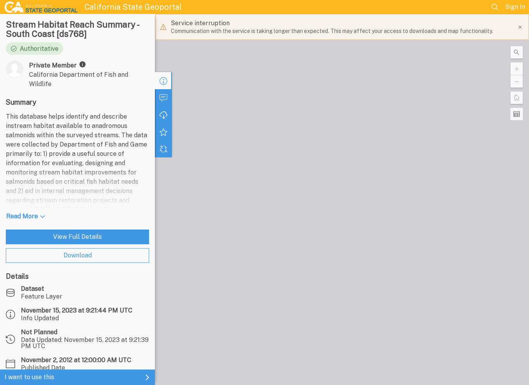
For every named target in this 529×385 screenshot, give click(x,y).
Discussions (163, 97)
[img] (82, 64)
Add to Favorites (163, 131)
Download (78, 255)
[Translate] (163, 148)
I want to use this (29, 377)
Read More (22, 216)
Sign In (515, 6)
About (163, 80)
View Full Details (77, 236)
